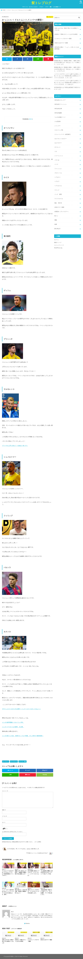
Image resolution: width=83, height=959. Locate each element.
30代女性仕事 (58, 108)
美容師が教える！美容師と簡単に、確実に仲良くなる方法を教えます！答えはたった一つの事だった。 (67, 62)
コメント (5, 791)
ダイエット (57, 147)
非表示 (30, 119)
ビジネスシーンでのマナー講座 (62, 38)
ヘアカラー (41, 6)
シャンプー (57, 125)
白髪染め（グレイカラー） (61, 211)
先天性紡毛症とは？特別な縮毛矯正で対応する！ (67, 87)
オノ (12, 911)
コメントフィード (59, 245)
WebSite (28, 923)
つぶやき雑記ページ (57, 6)
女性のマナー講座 (59, 207)
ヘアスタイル (14, 761)
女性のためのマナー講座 (61, 43)
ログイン (56, 239)
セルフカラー (58, 143)
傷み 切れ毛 (58, 203)
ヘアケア (46, 6)
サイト (3, 822)
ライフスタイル (58, 198)
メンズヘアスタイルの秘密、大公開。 (13, 727)
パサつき (56, 160)
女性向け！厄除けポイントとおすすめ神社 (66, 34)
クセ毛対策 (57, 121)
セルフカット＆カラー (33, 6)
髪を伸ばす (57, 228)
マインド (56, 190)
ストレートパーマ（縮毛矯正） (62, 134)
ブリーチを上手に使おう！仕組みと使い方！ (15, 445)
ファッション (58, 168)
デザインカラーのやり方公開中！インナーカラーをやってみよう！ (21, 709)
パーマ (56, 164)
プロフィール (25, 6)
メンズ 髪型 (23, 761)
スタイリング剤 (58, 130)
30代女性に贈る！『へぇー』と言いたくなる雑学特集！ (66, 48)
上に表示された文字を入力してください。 (13, 831)
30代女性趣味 (58, 113)
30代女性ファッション (60, 104)
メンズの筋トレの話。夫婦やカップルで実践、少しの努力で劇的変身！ (23, 735)
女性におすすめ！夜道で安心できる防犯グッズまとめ (66, 29)
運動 (50, 6)
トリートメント (58, 155)
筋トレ (56, 215)
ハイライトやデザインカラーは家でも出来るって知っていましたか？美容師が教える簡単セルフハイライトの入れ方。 (67, 75)
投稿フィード (57, 242)
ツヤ (55, 151)
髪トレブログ (41, 3)
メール (4, 816)
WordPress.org (58, 247)
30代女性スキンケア (59, 100)
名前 (4, 810)
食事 (55, 224)
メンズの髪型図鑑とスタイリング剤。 (13, 722)
